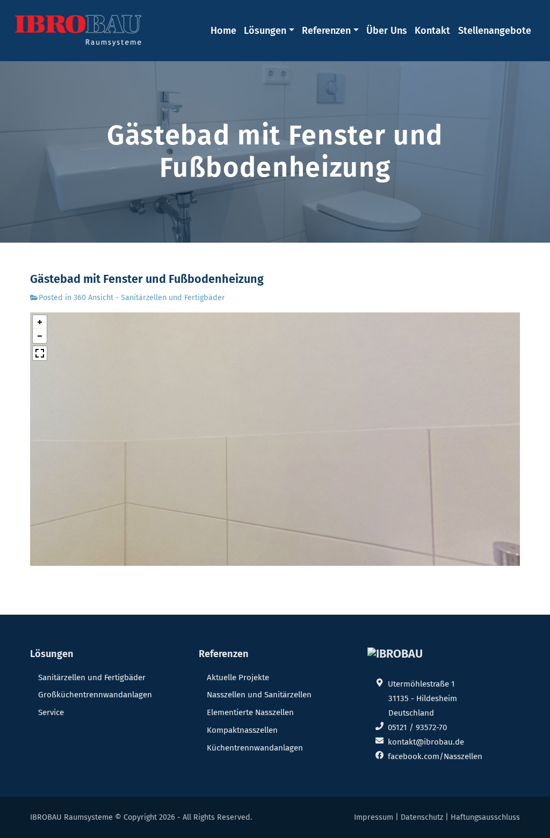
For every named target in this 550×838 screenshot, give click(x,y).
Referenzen (326, 31)
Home (223, 31)
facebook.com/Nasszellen (435, 756)
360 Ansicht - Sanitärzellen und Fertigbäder (149, 297)
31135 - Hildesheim (422, 698)
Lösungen (265, 31)
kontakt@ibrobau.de (426, 742)
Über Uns (386, 31)
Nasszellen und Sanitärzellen (259, 694)
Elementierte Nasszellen (250, 712)
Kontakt (432, 31)
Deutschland (411, 713)
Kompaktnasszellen (242, 730)
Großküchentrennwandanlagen (95, 694)
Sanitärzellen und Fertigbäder (92, 677)
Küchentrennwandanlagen (255, 748)
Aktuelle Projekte (238, 677)
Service (51, 712)
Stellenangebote (494, 31)
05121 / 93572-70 (417, 727)
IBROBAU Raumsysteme (71, 817)
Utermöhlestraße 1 (421, 684)
